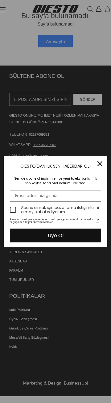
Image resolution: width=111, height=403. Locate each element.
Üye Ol (56, 235)
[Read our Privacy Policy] (97, 221)
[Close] (99, 163)
